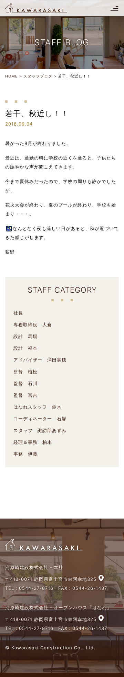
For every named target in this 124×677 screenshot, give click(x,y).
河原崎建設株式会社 (42, 7)
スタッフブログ (37, 76)
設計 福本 (25, 348)
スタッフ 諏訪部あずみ (39, 430)
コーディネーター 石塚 (39, 418)
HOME (11, 76)
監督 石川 (25, 383)
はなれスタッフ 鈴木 (37, 407)
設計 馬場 (25, 336)
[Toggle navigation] (114, 8)
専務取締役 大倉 (32, 324)
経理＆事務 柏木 (32, 442)
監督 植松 (25, 371)
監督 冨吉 (25, 395)
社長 (18, 312)
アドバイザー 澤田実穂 (39, 360)
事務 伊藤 (25, 454)
